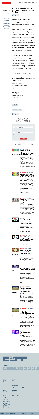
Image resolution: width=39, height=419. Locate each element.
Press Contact (23, 389)
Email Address (15, 125)
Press (4, 381)
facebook (9, 368)
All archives (6, 29)
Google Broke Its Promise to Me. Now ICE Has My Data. (27, 221)
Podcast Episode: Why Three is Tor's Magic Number (26, 334)
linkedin (29, 368)
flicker (25, 368)
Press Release (22, 198)
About (20, 2)
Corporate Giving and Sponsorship (6, 405)
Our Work (25, 2)
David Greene (29, 286)
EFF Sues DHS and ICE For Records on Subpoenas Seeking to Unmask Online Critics (27, 201)
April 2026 (7, 15)
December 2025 (6, 21)
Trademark (13, 413)
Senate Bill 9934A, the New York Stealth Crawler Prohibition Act (26, 161)
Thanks (31, 413)
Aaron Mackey (29, 308)
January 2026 (6, 20)
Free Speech (5, 389)
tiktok (33, 368)
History (13, 380)
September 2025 (6, 26)
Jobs (13, 382)
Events (13, 391)
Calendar (13, 376)
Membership (5, 380)
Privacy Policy (23, 413)
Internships (14, 381)
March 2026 (6, 17)
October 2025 (6, 25)
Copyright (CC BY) (4, 413)
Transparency (5, 392)
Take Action (29, 2)
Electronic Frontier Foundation (6, 3)
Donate (35, 2)
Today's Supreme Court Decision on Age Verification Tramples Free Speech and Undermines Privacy (23, 313)
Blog (13, 389)
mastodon (4, 368)
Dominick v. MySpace (17, 109)
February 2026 (7, 18)
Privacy (4, 390)
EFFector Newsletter (15, 395)
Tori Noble (22, 149)
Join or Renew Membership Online (6, 399)
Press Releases (6, 10)
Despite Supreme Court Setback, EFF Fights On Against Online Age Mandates (22, 290)
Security (4, 379)
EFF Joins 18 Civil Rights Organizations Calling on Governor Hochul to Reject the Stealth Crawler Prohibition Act (23, 152)
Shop (4, 406)
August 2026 (6, 13)
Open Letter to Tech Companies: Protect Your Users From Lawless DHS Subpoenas (22, 252)
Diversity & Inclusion (15, 385)
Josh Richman (29, 330)
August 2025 (6, 28)
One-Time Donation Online (6, 401)
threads (37, 368)
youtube (21, 368)
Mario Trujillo (29, 248)
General (4, 376)
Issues (22, 2)
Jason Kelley (26, 309)
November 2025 (6, 23)
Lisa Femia (22, 309)
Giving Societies (5, 403)
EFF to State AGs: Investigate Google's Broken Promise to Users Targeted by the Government (27, 238)
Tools (33, 2)
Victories (13, 379)
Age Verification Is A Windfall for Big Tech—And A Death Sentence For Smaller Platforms (23, 269)
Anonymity (15, 104)
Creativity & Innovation (6, 391)
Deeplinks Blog (23, 172)
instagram (13, 368)
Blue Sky (17, 368)
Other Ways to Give (6, 407)
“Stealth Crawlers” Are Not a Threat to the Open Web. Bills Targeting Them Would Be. (23, 176)
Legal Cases (14, 392)
